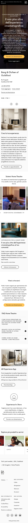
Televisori (20, 488)
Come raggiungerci (16, 61)
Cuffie (20, 482)
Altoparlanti (20, 485)
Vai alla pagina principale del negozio (11, 2)
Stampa (20, 499)
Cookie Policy (7, 503)
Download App (9, 385)
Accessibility (7, 506)
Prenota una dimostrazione (15, 57)
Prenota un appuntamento (13, 167)
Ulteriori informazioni (11, 267)
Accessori (20, 492)
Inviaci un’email (16, 88)
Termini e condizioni (7, 510)
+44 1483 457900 (5, 85)
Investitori (20, 505)
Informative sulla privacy (7, 499)
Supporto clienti (20, 508)
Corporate (20, 502)
